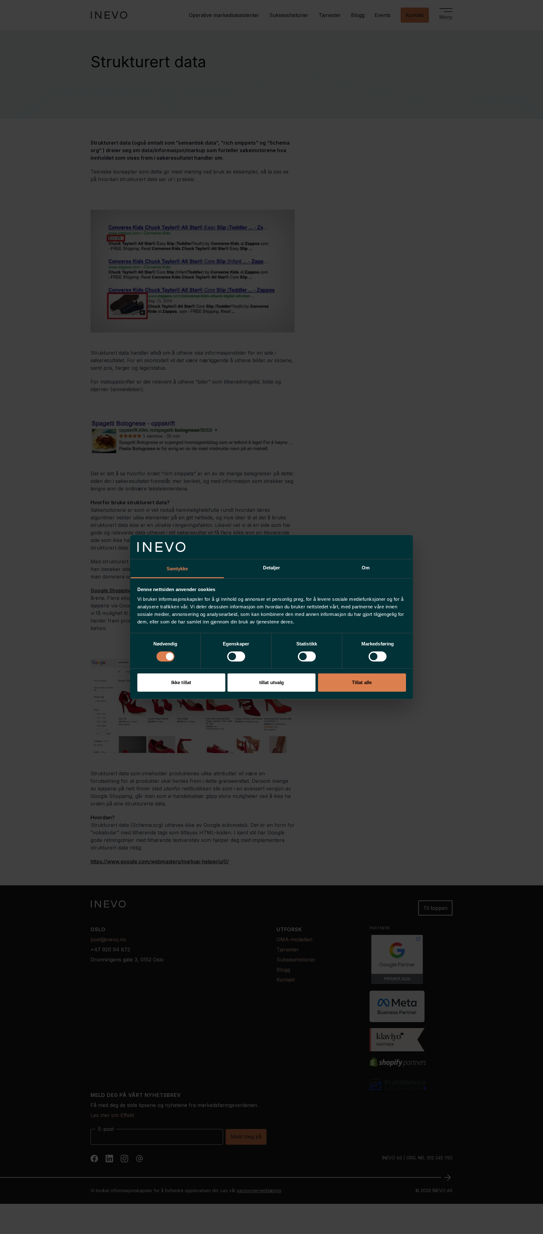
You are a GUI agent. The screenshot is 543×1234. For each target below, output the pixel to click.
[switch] (236, 656)
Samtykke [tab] (177, 568)
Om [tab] (366, 567)
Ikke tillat (181, 682)
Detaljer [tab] (271, 567)
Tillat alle (362, 682)
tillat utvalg (271, 682)
